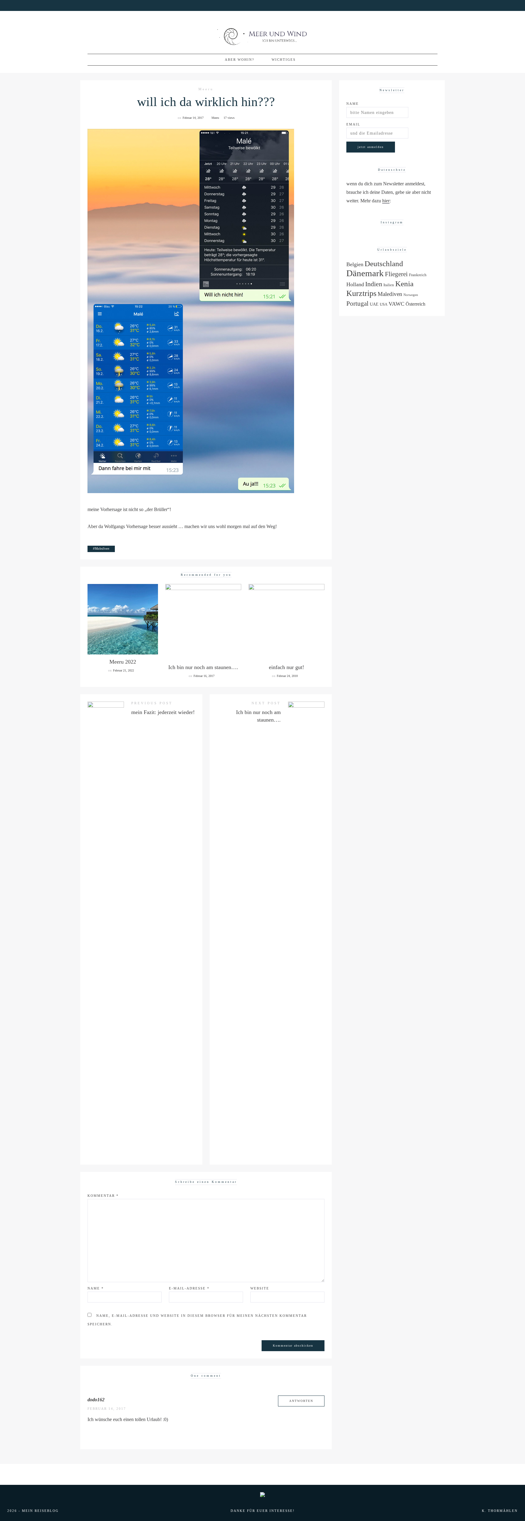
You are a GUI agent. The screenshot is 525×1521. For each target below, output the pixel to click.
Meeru (206, 89)
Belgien (354, 264)
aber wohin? (239, 59)
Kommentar (103, 1195)
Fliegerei (396, 274)
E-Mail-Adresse (189, 1288)
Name (96, 1288)
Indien (373, 284)
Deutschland (384, 263)
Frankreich (418, 275)
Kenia (404, 283)
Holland (355, 284)
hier (385, 200)
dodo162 (96, 1399)
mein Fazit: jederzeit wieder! (163, 712)
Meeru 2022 (122, 662)
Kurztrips (361, 293)
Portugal (357, 303)
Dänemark (365, 273)
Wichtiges (284, 59)
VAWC (396, 304)
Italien (388, 285)
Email (353, 124)
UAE (374, 304)
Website (259, 1288)
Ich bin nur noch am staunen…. (203, 667)
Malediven (102, 548)
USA (383, 304)
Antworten (301, 1401)
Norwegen (410, 295)
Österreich (415, 304)
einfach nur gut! (286, 667)
